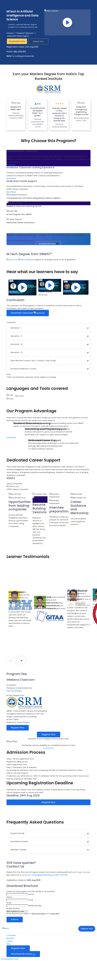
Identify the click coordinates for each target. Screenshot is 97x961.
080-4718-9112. (62, 875)
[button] (20, 260)
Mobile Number (35, 905)
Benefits (10, 938)
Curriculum (11, 935)
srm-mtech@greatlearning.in (40, 875)
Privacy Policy (55, 913)
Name (31, 894)
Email (30, 900)
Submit (14, 919)
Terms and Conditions (38, 913)
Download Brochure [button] (17, 41)
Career (10, 941)
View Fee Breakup (14, 691)
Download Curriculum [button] (22, 312)
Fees (9, 944)
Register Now (38, 41)
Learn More (11, 437)
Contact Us (48, 748)
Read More (11, 165)
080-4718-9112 (20, 51)
